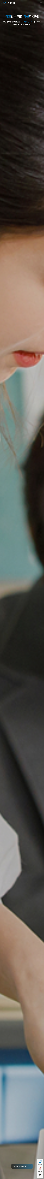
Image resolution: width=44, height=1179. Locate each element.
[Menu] (41, 3)
